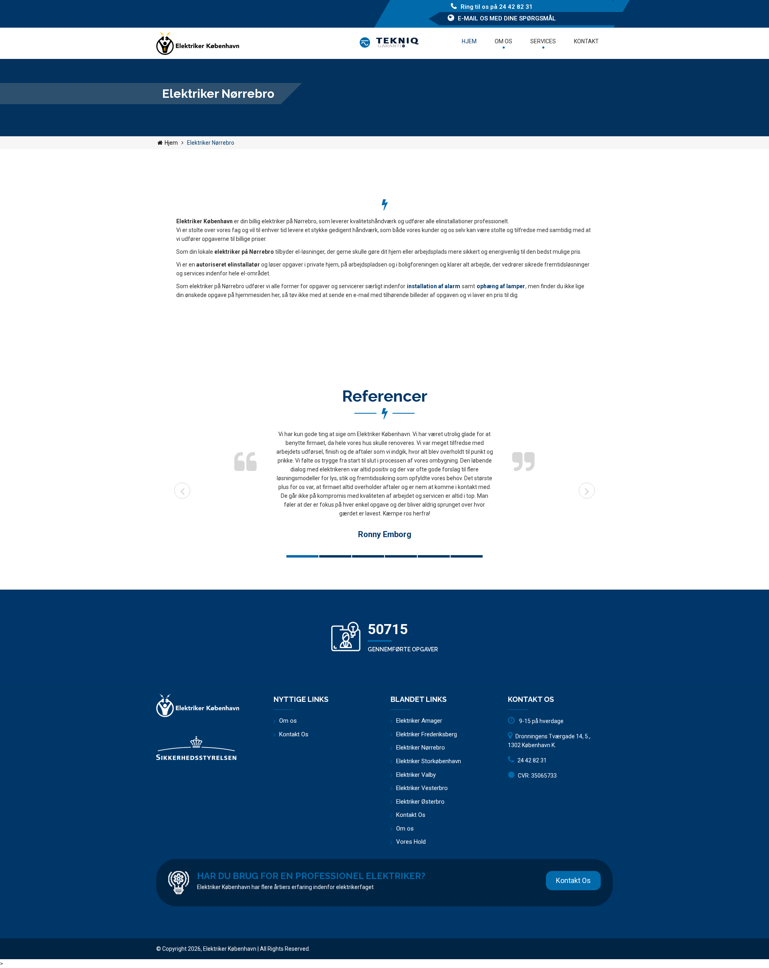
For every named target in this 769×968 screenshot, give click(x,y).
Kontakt (586, 41)
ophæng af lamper (501, 286)
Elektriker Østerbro (420, 801)
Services (543, 41)
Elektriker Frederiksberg (426, 734)
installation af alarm (433, 286)
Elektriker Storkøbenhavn (428, 761)
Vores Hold (411, 841)
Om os (503, 41)
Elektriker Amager (419, 720)
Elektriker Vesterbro (422, 788)
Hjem (469, 41)
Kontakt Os (293, 734)
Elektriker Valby (416, 774)
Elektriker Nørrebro (420, 747)
